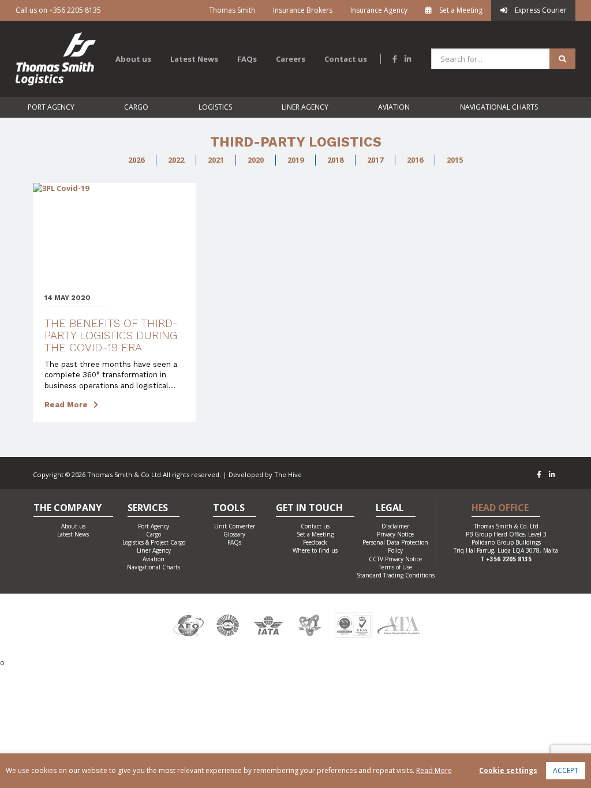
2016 (415, 160)
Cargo (136, 107)
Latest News (194, 59)
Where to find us (315, 550)
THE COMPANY (67, 508)
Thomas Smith (232, 10)
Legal (390, 508)
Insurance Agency (378, 10)
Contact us (345, 59)
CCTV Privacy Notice (395, 559)
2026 (136, 160)
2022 (176, 160)
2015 (455, 160)
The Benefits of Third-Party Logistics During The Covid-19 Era (111, 335)
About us (133, 59)
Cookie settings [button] (508, 770)
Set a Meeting (459, 10)
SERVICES (148, 508)
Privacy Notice (395, 534)
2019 (295, 160)
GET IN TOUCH (309, 508)
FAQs (247, 59)
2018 (335, 160)
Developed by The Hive (265, 474)
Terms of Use (395, 567)
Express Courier (540, 10)
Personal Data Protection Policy (395, 546)
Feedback (315, 542)
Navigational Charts (499, 107)
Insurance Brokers (302, 10)
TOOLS (229, 508)
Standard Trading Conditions (396, 575)
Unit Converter (234, 526)
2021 (216, 160)
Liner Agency (305, 107)
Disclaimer (395, 526)
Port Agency (51, 107)
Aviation (394, 107)
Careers (290, 59)
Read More (66, 404)
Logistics (215, 107)
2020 (256, 160)
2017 (375, 160)
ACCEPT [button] (565, 770)
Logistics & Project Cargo (153, 542)
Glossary (234, 534)
